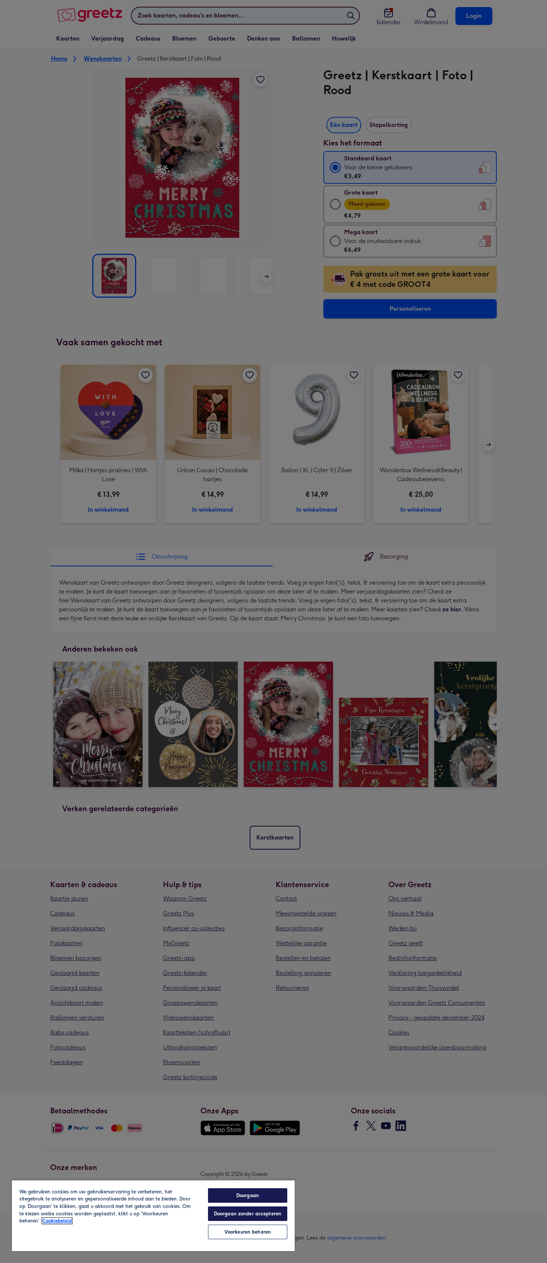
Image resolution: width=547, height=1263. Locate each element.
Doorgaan (247, 1195)
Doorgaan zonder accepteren (247, 1213)
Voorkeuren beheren (247, 1232)
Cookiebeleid (57, 1221)
